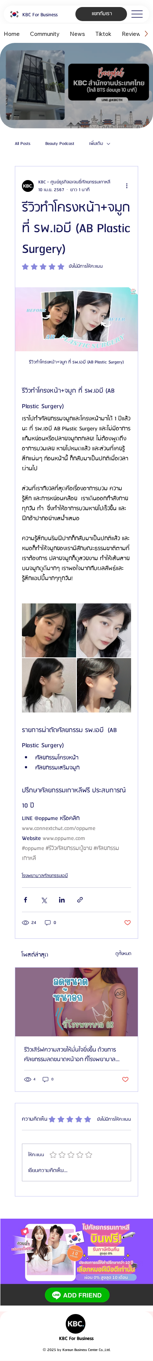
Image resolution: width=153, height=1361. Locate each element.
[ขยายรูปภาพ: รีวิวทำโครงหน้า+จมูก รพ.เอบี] (49, 630)
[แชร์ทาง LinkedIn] (61, 899)
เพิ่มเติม (96, 144)
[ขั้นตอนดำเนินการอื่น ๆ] (126, 186)
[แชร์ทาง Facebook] (25, 899)
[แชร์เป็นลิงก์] (80, 899)
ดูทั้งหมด (123, 954)
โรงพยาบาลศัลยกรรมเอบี (45, 876)
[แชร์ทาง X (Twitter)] (43, 899)
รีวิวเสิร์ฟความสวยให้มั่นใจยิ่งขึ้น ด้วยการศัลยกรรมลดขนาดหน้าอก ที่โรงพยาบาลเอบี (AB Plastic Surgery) (70, 1054)
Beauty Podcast (59, 144)
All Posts (22, 144)
